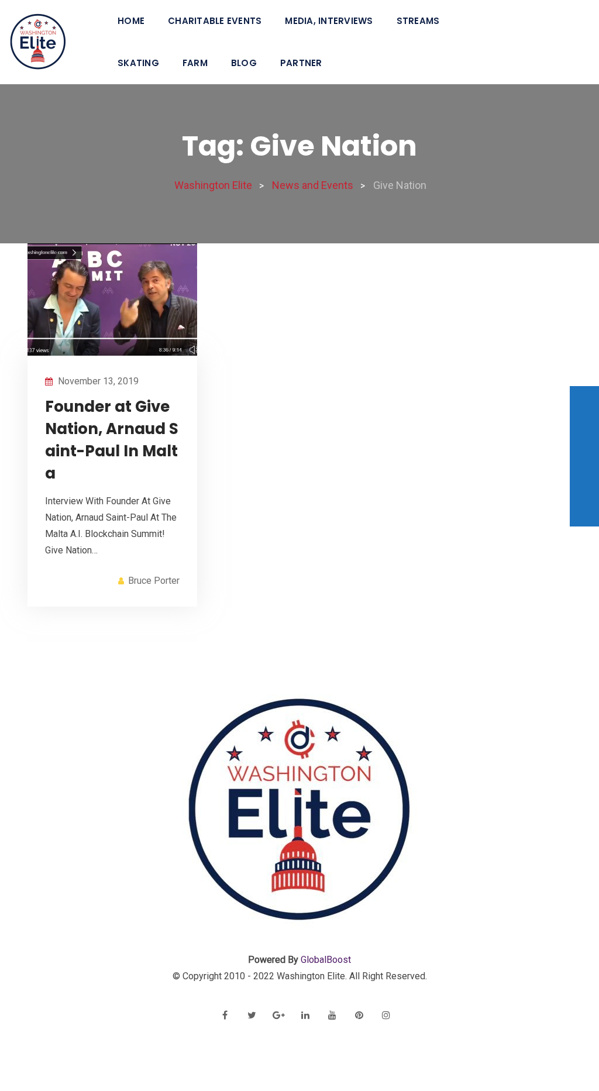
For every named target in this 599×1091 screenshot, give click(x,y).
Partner (301, 63)
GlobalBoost (326, 959)
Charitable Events (214, 21)
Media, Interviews (329, 21)
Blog (244, 63)
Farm (195, 63)
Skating (138, 63)
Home (131, 21)
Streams (418, 21)
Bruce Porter (154, 580)
